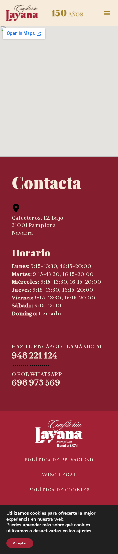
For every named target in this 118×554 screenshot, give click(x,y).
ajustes (83, 531)
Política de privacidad (59, 459)
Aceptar (20, 543)
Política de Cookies (59, 490)
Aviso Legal (59, 475)
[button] (107, 13)
